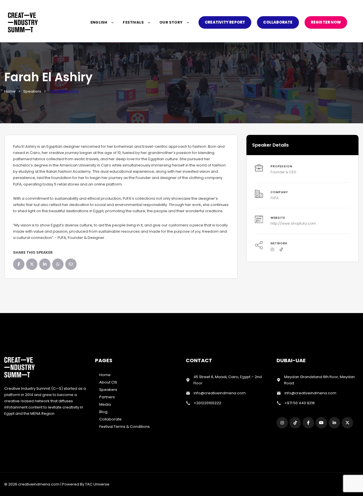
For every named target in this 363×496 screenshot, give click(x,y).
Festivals (133, 22)
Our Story (171, 22)
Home (10, 91)
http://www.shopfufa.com (293, 223)
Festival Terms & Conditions (124, 426)
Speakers (32, 91)
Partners (107, 397)
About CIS (108, 382)
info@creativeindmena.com (220, 393)
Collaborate (277, 22)
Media (105, 404)
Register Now (326, 22)
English (98, 22)
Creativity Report (225, 22)
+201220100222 (207, 403)
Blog (103, 411)
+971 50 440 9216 (299, 403)
